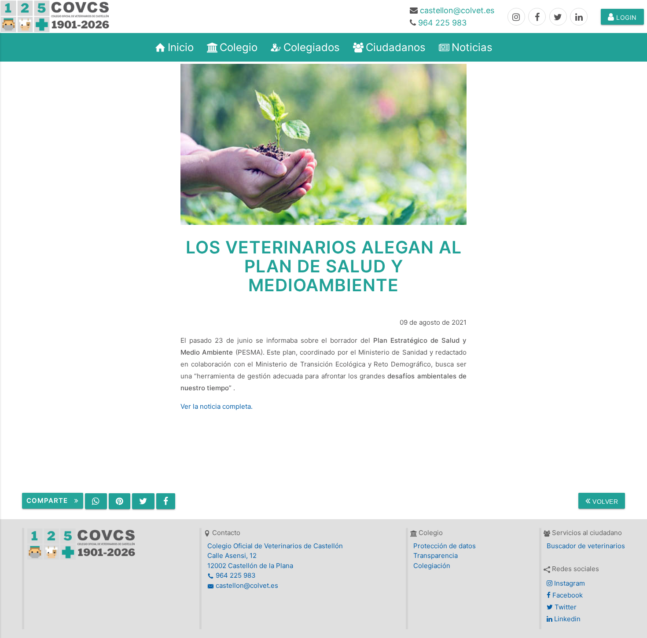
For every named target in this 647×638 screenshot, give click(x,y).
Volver (604, 501)
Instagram (568, 583)
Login (625, 17)
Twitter (565, 607)
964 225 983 (442, 22)
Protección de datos (444, 546)
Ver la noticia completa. (216, 406)
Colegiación (431, 565)
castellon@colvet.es (457, 10)
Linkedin (566, 619)
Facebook (567, 595)
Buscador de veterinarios (586, 546)
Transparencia (435, 555)
